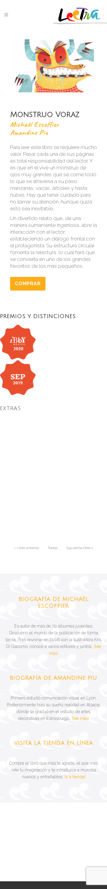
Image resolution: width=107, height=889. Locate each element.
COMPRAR (28, 283)
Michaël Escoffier (34, 124)
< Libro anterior (26, 548)
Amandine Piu (29, 132)
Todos (52, 548)
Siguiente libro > (79, 548)
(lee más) (80, 718)
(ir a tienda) (74, 776)
